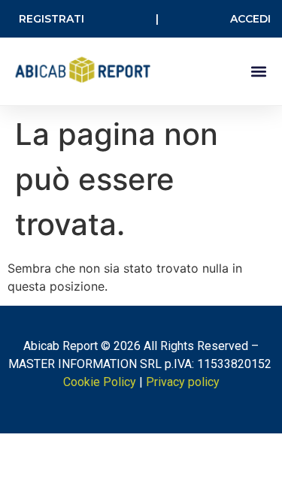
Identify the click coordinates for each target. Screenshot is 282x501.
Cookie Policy (99, 382)
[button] (258, 71)
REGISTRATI (51, 19)
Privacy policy (183, 382)
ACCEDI (250, 19)
